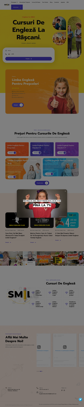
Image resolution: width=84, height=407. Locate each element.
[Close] (65, 191)
